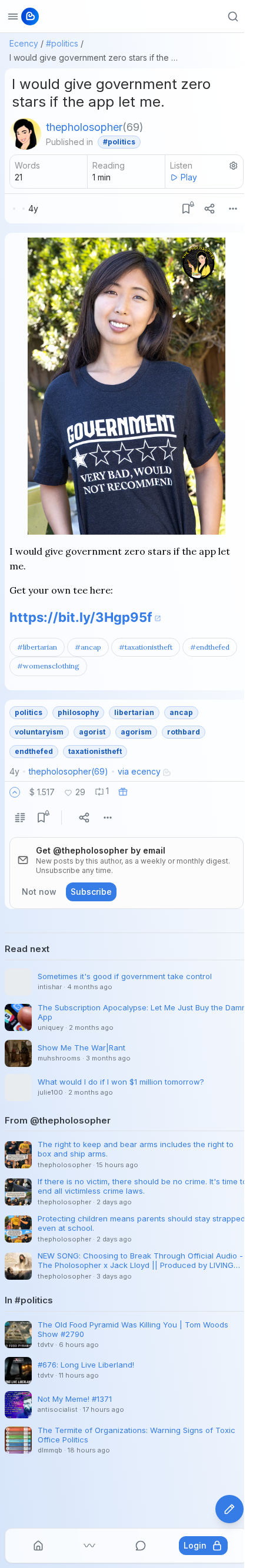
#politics (62, 43)
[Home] (38, 1546)
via (139, 771)
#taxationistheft (145, 647)
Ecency (23, 43)
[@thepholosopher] (25, 134)
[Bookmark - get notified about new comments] (186, 208)
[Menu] (233, 208)
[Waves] (89, 1546)
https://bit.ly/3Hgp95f (80, 617)
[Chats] (141, 1546)
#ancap (88, 647)
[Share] (209, 209)
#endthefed (209, 647)
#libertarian (37, 647)
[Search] (233, 16)
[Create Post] (229, 1509)
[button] (14, 792)
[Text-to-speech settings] (233, 165)
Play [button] (189, 177)
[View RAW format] (20, 817)
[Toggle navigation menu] (13, 16)
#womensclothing (48, 665)
